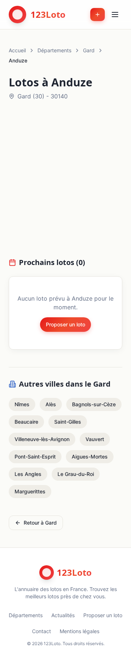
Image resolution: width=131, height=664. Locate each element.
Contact (41, 631)
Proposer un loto (65, 324)
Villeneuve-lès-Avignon (42, 439)
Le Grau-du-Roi (75, 474)
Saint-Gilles (67, 422)
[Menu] (115, 14)
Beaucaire (26, 422)
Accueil (17, 50)
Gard (89, 50)
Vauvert (95, 439)
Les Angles (28, 474)
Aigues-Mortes (90, 456)
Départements (54, 50)
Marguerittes (30, 491)
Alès (50, 404)
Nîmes (22, 404)
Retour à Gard (40, 523)
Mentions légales (79, 631)
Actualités (63, 615)
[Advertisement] (65, 183)
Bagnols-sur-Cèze (94, 404)
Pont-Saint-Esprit (35, 456)
